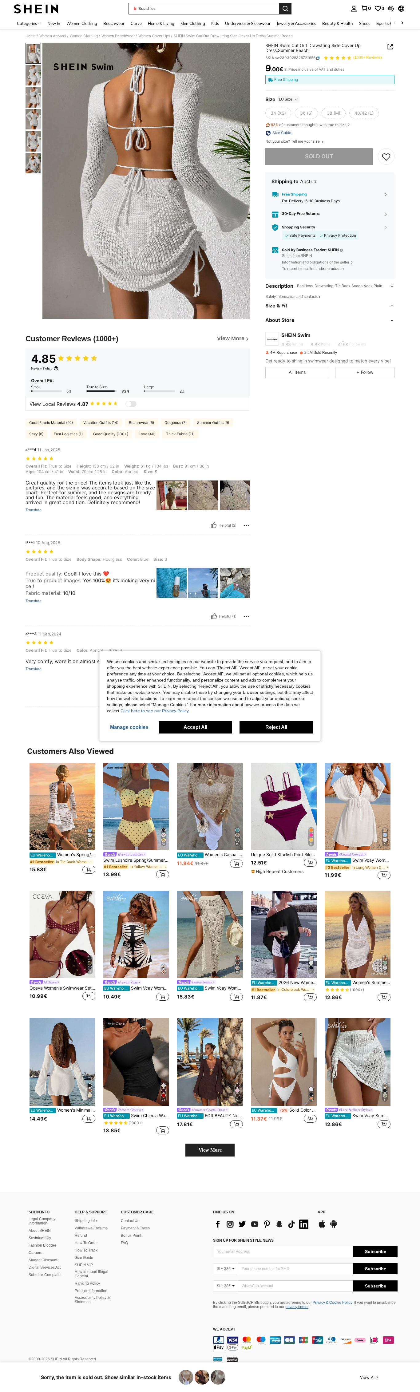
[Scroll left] (395, 23)
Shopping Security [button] (298, 227)
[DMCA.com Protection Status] (232, 1359)
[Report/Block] (246, 525)
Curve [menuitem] (136, 23)
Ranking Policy (87, 1283)
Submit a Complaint (45, 1275)
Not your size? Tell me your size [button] (293, 142)
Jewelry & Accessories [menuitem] (296, 23)
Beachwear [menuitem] (114, 23)
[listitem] (62, 822)
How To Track (86, 1250)
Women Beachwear (118, 36)
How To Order (86, 1243)
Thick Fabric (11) (180, 434)
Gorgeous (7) (175, 422)
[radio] (278, 113)
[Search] (285, 8)
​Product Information (91, 1291)
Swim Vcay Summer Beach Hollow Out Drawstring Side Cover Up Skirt (358, 1115)
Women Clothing (84, 36)
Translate (34, 510)
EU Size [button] (285, 99)
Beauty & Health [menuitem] (337, 23)
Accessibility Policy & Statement (92, 1299)
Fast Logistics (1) (68, 434)
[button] (390, 8)
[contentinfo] (305, 1343)
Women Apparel (52, 36)
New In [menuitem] (53, 23)
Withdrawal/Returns (91, 1228)
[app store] (322, 1227)
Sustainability (40, 1238)
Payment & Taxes (135, 1228)
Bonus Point (131, 1235)
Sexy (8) (36, 434)
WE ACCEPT (224, 1329)
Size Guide (84, 1258)
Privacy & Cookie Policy (332, 1302)
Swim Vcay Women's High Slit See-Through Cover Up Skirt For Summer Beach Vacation (210, 988)
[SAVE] (386, 156)
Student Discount (43, 1260)
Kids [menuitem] (215, 23)
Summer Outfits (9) (213, 422)
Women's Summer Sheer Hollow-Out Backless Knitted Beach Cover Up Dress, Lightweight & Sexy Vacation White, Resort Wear (358, 982)
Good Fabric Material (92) (51, 422)
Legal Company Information (42, 1221)
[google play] (333, 1227)
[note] (278, 871)
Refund (81, 1235)
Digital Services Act (45, 1267)
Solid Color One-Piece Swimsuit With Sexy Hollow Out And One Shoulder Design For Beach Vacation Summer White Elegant (284, 1110)
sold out (319, 156)
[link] (366, 8)
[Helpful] (213, 525)
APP (321, 1212)
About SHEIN (40, 1230)
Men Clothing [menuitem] (192, 23)
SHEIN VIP (84, 1265)
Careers (35, 1253)
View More (210, 1150)
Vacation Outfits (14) (100, 422)
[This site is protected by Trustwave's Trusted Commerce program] (217, 1359)
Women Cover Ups (154, 36)
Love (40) (147, 434)
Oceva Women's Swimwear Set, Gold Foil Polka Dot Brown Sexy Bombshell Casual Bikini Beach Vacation (62, 988)
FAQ (124, 1243)
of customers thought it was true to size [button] (309, 124)
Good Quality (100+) (110, 434)
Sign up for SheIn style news (243, 1240)
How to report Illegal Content (91, 1274)
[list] (262, 1224)
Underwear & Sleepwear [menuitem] (248, 23)
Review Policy (41, 368)
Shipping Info (86, 1221)
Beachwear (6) (141, 422)
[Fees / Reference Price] (285, 70)
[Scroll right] (402, 23)
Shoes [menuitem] (364, 23)
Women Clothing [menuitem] (81, 23)
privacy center (296, 1307)
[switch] (131, 404)
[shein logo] (36, 8)
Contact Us (130, 1221)
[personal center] (354, 8)
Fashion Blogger (42, 1245)
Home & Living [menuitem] (161, 23)
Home (31, 36)
